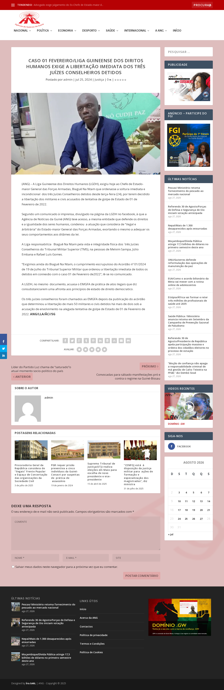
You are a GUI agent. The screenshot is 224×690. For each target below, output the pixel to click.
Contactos (86, 626)
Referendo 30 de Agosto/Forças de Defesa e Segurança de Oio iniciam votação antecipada (187, 209)
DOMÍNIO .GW (176, 423)
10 (179, 501)
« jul (170, 534)
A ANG (159, 30)
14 (208, 501)
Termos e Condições (92, 643)
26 (193, 518)
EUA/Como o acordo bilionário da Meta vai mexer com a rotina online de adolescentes (188, 281)
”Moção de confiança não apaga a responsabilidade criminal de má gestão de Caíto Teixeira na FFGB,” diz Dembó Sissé (188, 368)
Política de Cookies (91, 652)
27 (201, 518)
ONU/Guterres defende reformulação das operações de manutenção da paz (187, 263)
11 (186, 501)
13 (201, 501)
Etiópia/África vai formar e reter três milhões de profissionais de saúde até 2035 (188, 300)
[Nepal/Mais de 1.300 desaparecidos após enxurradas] (15, 641)
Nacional (21, 30)
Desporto (89, 30)
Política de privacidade (93, 635)
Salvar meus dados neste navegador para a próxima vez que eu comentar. (66, 567)
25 (186, 518)
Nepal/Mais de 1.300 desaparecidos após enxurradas (187, 227)
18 (186, 510)
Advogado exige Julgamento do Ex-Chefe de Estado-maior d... (68, 4)
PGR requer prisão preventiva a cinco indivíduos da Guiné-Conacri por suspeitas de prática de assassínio (65, 473)
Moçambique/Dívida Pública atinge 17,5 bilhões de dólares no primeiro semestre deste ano (188, 244)
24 (179, 518)
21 (208, 510)
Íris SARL (31, 683)
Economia (65, 30)
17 (179, 510)
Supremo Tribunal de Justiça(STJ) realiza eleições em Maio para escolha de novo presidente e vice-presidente (102, 471)
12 (193, 501)
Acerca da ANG (89, 617)
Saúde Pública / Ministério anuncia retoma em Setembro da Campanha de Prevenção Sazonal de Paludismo (188, 321)
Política (43, 30)
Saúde (110, 30)
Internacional (135, 30)
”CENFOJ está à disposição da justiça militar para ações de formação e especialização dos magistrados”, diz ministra (138, 474)
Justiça (99, 79)
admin (67, 79)
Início (177, 30)
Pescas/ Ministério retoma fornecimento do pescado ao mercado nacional (186, 191)
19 (193, 510)
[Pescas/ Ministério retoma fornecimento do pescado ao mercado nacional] (15, 606)
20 (201, 510)
